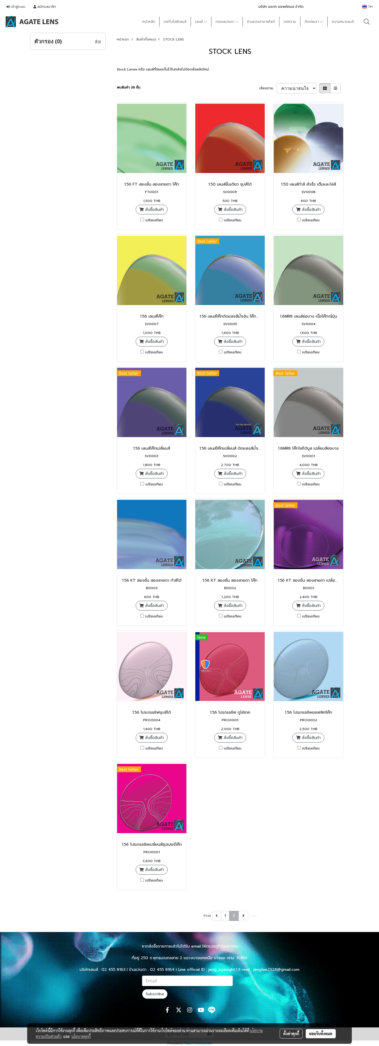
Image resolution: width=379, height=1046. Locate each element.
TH (370, 6)
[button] (367, 21)
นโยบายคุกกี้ (81, 1036)
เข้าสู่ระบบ (17, 6)
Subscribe (155, 994)
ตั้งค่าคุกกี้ (291, 1033)
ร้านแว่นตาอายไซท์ (261, 21)
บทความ (290, 21)
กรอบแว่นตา (226, 21)
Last (253, 915)
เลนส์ (199, 21)
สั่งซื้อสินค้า (154, 209)
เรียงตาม (268, 88)
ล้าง (98, 41)
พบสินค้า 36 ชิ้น (128, 87)
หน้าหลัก (148, 21)
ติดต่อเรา (312, 21)
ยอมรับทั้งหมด (320, 1033)
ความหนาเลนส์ (343, 21)
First (207, 915)
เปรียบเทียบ (154, 220)
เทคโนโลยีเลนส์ (175, 21)
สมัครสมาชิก (46, 6)
